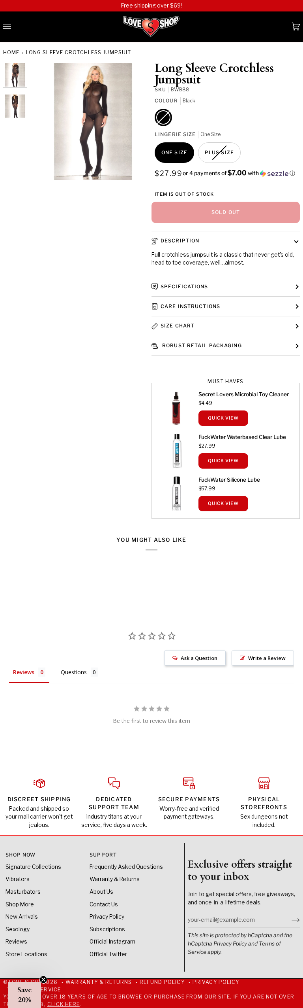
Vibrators (18, 879)
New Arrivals (22, 916)
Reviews (16, 941)
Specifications (184, 286)
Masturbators (23, 892)
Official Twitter (108, 954)
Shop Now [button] (21, 855)
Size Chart (178, 326)
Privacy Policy (230, 943)
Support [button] (103, 855)
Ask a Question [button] (199, 658)
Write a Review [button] (267, 658)
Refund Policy (162, 982)
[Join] (289, 919)
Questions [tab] (74, 672)
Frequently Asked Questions (126, 867)
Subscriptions (107, 929)
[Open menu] (15, 26)
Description (180, 241)
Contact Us (104, 904)
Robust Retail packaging (201, 345)
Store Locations (26, 954)
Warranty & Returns (115, 879)
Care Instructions (190, 306)
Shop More (20, 904)
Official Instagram (112, 941)
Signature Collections (33, 867)
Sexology (18, 929)
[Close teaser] (43, 979)
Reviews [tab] (23, 672)
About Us (101, 892)
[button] (239, 173)
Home (11, 52)
